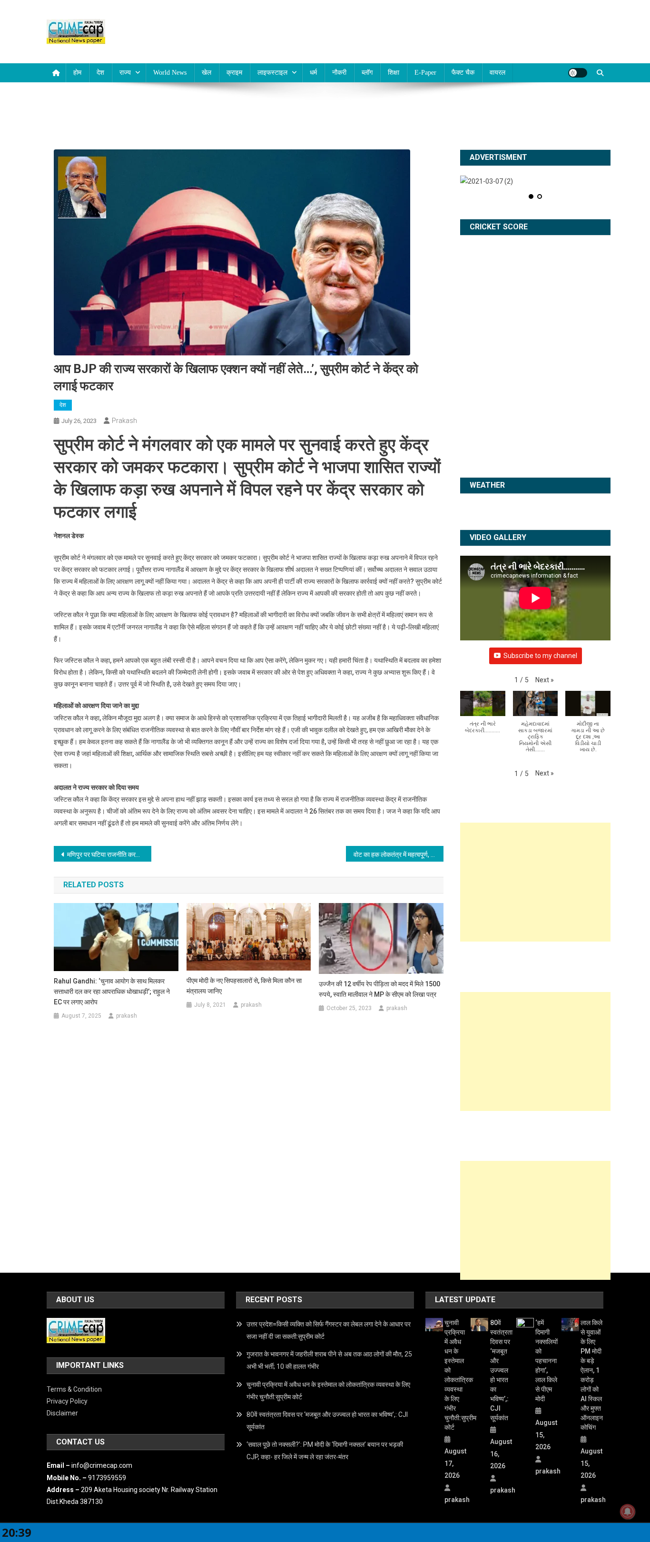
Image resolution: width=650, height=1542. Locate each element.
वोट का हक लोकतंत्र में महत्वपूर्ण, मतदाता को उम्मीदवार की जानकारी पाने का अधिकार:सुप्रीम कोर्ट (398, 854)
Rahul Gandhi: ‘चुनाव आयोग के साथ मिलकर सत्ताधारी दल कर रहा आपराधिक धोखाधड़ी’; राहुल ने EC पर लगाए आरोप (112, 991)
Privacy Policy (67, 1401)
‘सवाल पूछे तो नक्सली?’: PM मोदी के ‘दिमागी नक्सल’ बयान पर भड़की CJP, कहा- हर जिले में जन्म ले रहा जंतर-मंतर (324, 1451)
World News (170, 72)
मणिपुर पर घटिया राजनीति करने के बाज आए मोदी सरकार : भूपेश (109, 854)
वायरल (497, 72)
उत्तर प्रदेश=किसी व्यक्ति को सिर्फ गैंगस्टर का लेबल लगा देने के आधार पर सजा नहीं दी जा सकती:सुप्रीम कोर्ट (328, 1330)
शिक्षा (393, 72)
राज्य (125, 72)
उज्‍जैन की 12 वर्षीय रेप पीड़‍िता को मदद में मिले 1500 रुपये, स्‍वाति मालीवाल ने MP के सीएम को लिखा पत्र (379, 989)
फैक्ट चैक (463, 72)
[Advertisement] (535, 882)
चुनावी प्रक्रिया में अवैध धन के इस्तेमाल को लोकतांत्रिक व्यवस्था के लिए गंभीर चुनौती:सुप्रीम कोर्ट (328, 1391)
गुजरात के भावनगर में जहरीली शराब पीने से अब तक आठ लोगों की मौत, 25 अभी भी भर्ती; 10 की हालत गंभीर (329, 1360)
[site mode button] (577, 73)
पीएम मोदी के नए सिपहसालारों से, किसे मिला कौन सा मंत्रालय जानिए (244, 986)
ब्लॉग (367, 72)
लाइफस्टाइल (272, 72)
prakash (124, 420)
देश (100, 72)
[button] (545, 680)
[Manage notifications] (627, 1511)
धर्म (313, 72)
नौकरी (339, 72)
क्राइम (234, 72)
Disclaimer (62, 1413)
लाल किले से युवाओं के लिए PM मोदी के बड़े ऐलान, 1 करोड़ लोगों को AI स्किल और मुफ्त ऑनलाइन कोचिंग (592, 1375)
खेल (206, 72)
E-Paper (425, 72)
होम (77, 72)
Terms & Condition (74, 1389)
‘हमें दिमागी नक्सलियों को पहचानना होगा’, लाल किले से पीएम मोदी (546, 1361)
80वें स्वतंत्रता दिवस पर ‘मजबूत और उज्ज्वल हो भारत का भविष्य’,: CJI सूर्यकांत (327, 1421)
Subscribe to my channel (540, 655)
